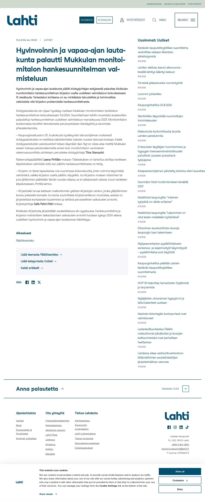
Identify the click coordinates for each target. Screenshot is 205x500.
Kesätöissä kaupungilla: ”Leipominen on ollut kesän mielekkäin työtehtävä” (161, 215)
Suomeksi (87, 20)
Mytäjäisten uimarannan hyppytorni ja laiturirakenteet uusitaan (161, 300)
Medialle (50, 453)
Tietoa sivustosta (84, 438)
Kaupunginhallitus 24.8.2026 (155, 105)
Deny (180, 489)
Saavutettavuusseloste (87, 443)
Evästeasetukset (84, 447)
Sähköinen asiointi (55, 430)
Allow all (179, 471)
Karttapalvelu (82, 420)
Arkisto (49, 449)
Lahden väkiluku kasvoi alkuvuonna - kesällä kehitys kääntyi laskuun (160, 70)
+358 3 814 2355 (180, 444)
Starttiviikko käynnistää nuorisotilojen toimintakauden (160, 118)
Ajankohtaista (154, 4)
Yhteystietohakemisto (57, 420)
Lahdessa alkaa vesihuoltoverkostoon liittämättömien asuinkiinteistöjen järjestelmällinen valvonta (160, 357)
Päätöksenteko (25, 240)
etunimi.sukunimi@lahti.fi (175, 448)
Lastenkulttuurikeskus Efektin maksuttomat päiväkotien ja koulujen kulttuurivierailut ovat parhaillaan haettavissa (160, 336)
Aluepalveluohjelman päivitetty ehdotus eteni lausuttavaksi (163, 171)
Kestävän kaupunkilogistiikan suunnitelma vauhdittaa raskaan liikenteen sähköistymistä (163, 52)
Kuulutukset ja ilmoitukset (24, 431)
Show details (46, 494)
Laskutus (50, 439)
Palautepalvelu (53, 425)
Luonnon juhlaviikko (150, 94)
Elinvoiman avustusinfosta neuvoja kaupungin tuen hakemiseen (158, 230)
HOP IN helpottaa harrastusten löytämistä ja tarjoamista (163, 285)
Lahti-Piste (51, 434)
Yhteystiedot (194, 4)
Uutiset (48, 40)
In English (105, 20)
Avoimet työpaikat (26, 438)
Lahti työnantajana (85, 433)
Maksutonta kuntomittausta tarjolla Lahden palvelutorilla (159, 133)
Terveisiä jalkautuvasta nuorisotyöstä (160, 82)
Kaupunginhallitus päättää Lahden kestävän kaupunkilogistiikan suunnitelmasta (158, 268)
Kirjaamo (50, 444)
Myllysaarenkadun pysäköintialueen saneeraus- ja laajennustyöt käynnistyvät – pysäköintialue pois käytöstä (162, 248)
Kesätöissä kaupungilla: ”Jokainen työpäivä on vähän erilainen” (158, 199)
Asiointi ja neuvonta (174, 4)
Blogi (19, 425)
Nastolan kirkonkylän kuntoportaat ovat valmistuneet (162, 316)
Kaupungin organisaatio (82, 427)
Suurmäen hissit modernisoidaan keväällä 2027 (163, 184)
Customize (178, 480)
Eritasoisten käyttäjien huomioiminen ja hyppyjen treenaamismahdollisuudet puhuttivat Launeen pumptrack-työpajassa (162, 153)
